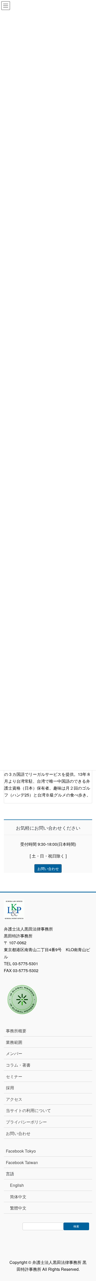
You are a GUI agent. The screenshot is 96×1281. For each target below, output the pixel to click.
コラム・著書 (18, 1065)
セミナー (14, 1076)
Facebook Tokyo (23, 1151)
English (17, 1185)
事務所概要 (16, 1031)
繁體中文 (18, 1208)
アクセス (14, 1099)
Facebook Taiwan (22, 1162)
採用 (10, 1088)
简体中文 (18, 1197)
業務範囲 (14, 1042)
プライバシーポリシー (26, 1122)
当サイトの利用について (28, 1110)
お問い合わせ (18, 1133)
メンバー (14, 1053)
